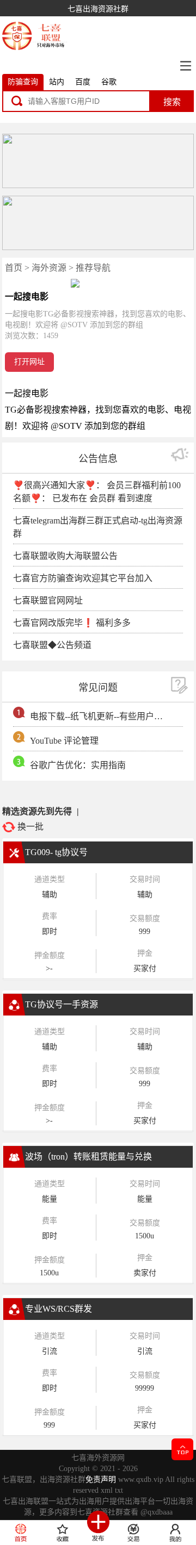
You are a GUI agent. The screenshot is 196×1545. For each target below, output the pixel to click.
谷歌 (109, 82)
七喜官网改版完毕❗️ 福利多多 (72, 622)
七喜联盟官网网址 (48, 600)
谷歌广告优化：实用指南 (78, 765)
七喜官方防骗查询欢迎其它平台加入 (82, 578)
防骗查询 (23, 82)
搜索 (172, 102)
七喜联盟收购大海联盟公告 (65, 555)
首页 (13, 267)
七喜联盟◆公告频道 (52, 645)
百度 (82, 82)
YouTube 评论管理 (64, 740)
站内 (56, 82)
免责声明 (100, 1479)
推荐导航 (93, 267)
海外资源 (49, 267)
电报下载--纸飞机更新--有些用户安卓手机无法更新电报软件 (99, 716)
